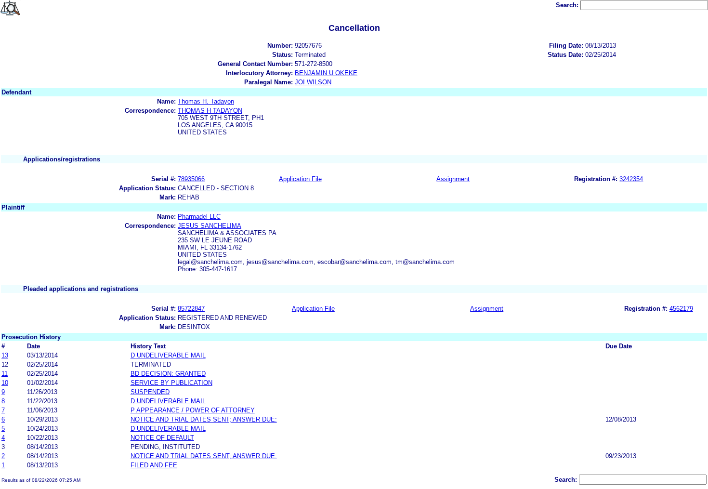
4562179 (681, 308)
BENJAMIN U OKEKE (326, 73)
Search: (568, 5)
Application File (300, 179)
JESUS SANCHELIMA (209, 225)
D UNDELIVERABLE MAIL (168, 355)
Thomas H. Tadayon (206, 101)
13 (4, 355)
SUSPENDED (150, 392)
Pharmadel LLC (199, 216)
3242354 (631, 179)
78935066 (191, 179)
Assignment (453, 179)
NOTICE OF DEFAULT (162, 437)
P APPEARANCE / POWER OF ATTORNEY (193, 410)
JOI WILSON (313, 82)
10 (4, 382)
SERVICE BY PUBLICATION (171, 382)
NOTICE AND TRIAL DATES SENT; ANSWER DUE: (204, 419)
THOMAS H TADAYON (210, 110)
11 (4, 373)
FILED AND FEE (154, 465)
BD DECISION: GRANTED (168, 373)
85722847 (191, 308)
